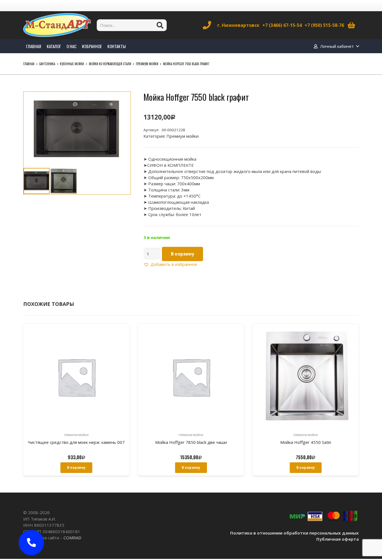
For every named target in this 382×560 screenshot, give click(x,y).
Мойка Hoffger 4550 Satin (305, 442)
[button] (122, 100)
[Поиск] (160, 25)
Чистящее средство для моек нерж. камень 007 (76, 442)
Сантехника (47, 64)
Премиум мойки (147, 64)
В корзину (182, 254)
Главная (28, 64)
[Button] (31, 543)
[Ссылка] (57, 25)
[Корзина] (351, 25)
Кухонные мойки (72, 64)
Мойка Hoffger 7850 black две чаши (191, 442)
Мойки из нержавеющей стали (110, 64)
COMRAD (72, 537)
